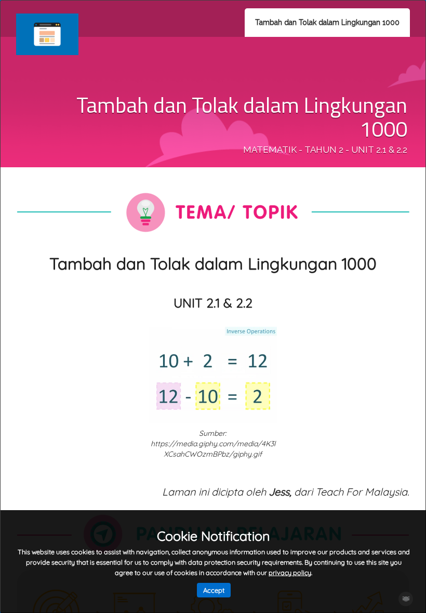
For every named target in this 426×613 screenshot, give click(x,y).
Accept (213, 590)
